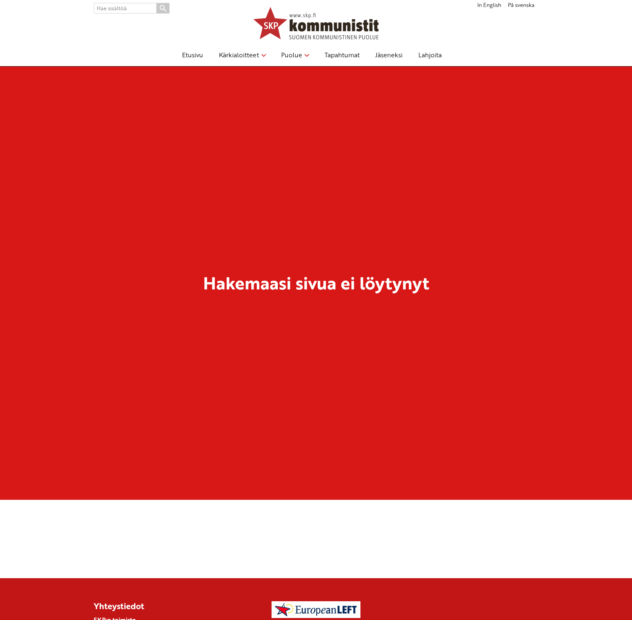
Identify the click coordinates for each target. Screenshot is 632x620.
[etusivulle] (316, 24)
